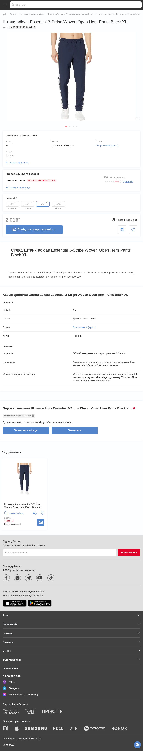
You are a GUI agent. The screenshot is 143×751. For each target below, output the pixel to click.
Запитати (74, 430)
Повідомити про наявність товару (40, 522)
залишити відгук (26, 430)
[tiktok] (50, 577)
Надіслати (13, 5)
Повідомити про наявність (36, 229)
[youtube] (39, 577)
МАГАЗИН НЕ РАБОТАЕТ (41, 180)
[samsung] (36, 729)
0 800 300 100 (12, 676)
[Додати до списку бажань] (133, 229)
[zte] (73, 729)
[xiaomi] (5, 729)
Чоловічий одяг (55, 14)
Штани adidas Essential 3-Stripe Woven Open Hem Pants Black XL (23, 506)
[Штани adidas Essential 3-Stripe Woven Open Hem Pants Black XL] (24, 479)
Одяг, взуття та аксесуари (23, 14)
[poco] (58, 729)
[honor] (119, 729)
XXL (58, 204)
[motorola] (94, 729)
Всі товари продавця (18, 187)
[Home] (4, 14)
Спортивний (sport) (107, 145)
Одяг (41, 14)
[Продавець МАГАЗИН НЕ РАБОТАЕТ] (15, 181)
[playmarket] (40, 603)
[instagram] (17, 577)
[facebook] (6, 577)
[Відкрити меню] (4, 4)
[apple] (17, 729)
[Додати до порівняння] (122, 229)
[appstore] (15, 603)
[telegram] (28, 577)
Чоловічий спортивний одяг (80, 14)
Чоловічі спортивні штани (111, 14)
